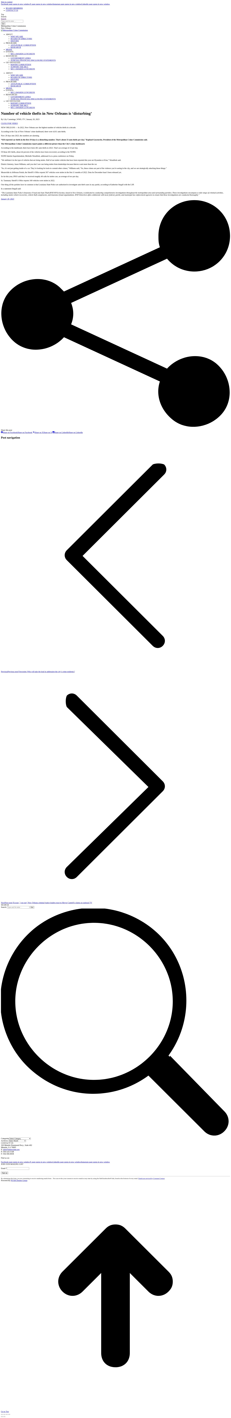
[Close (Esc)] (2, 1414)
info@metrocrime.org (11, 1150)
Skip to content (6, 2)
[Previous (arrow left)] (2, 1416)
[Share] (4, 1414)
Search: (4, 907)
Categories (5, 1138)
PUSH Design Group (19, 1180)
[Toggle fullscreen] (7, 1414)
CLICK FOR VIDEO (9, 123)
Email (4, 1168)
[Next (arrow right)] (4, 1416)
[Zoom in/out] (9, 1414)
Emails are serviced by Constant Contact (151, 1178)
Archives (4, 1141)
